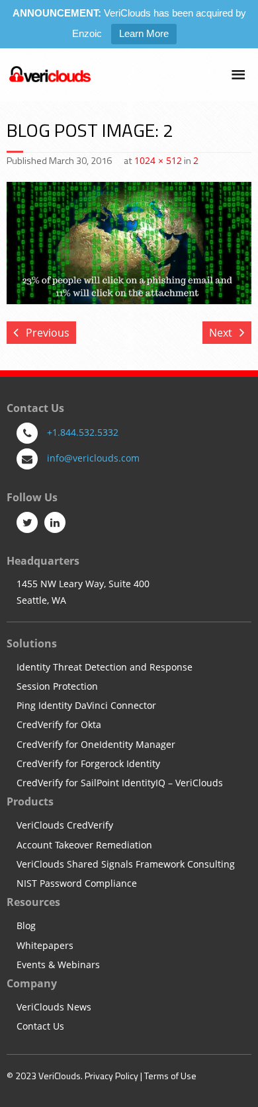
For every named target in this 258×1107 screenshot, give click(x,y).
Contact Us (40, 1026)
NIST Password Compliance (77, 883)
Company (32, 983)
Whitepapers (45, 946)
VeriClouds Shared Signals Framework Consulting (126, 864)
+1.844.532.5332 (82, 432)
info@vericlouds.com (93, 458)
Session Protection (57, 686)
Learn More (144, 33)
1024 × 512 (158, 160)
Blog (26, 926)
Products (30, 801)
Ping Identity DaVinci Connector (86, 706)
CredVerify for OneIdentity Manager (96, 745)
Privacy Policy (111, 1076)
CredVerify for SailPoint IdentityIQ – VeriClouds (120, 783)
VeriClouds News (54, 1007)
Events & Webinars (58, 965)
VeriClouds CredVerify (65, 825)
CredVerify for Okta (59, 725)
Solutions (32, 643)
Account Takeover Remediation (84, 845)
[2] (129, 243)
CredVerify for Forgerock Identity (88, 764)
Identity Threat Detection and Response (105, 667)
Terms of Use (170, 1076)
